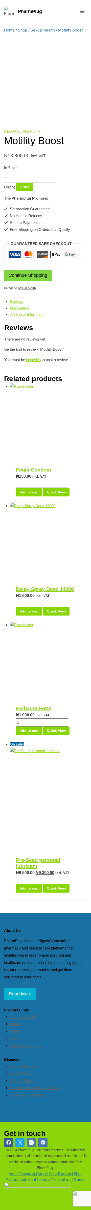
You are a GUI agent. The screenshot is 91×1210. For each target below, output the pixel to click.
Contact (79, 1180)
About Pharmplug (24, 1066)
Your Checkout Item (26, 1045)
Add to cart (29, 492)
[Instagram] (31, 1142)
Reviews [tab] (17, 301)
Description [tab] (19, 308)
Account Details (23, 1016)
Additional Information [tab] (28, 314)
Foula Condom (33, 470)
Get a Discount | (61, 1174)
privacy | (45, 1180)
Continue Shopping (28, 275)
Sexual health (22, 131)
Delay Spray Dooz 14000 (45, 589)
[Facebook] (8, 1142)
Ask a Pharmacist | (23, 1174)
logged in (33, 360)
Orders (15, 1024)
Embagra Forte (34, 708)
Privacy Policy (22, 1080)
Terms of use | (62, 1180)
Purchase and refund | (22, 1180)
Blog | (78, 1174)
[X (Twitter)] (20, 1142)
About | (43, 1174)
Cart (13, 1038)
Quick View (56, 492)
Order (24, 187)
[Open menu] (82, 11)
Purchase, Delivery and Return (35, 1088)
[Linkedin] (42, 1142)
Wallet (15, 1031)
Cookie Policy (21, 1073)
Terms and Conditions (28, 1095)
